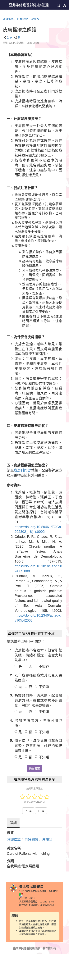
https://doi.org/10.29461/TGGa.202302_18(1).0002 (38, 529)
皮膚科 (35, 19)
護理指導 (8, 19)
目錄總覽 (22, 19)
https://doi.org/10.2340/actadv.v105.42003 (38, 618)
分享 (9, 37)
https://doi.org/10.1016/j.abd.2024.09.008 (38, 568)
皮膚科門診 (22, 470)
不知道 (44, 666)
